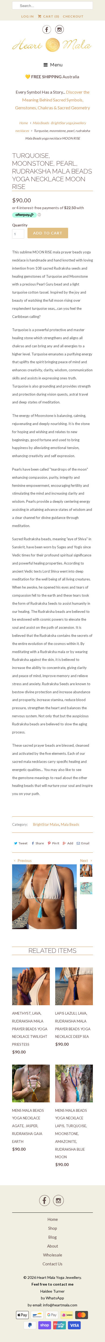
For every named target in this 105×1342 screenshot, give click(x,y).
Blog (52, 1237)
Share (40, 843)
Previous (24, 860)
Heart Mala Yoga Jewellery (59, 1277)
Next (84, 860)
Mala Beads (70, 824)
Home (52, 1219)
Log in (27, 16)
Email (85, 843)
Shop (52, 1228)
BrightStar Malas (46, 824)
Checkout (73, 16)
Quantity (19, 225)
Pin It (55, 843)
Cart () (50, 16)
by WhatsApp (52, 1298)
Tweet (23, 843)
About (52, 1246)
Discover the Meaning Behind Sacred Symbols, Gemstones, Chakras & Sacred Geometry (52, 99)
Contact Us (52, 1263)
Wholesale (52, 1254)
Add (70, 843)
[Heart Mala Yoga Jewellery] (52, 46)
